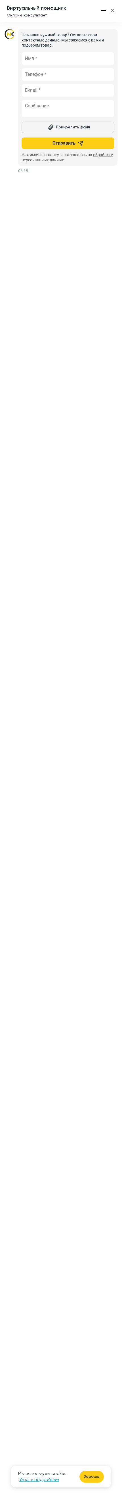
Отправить (63, 143)
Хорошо (91, 1476)
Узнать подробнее (39, 1479)
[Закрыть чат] (112, 10)
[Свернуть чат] (103, 10)
